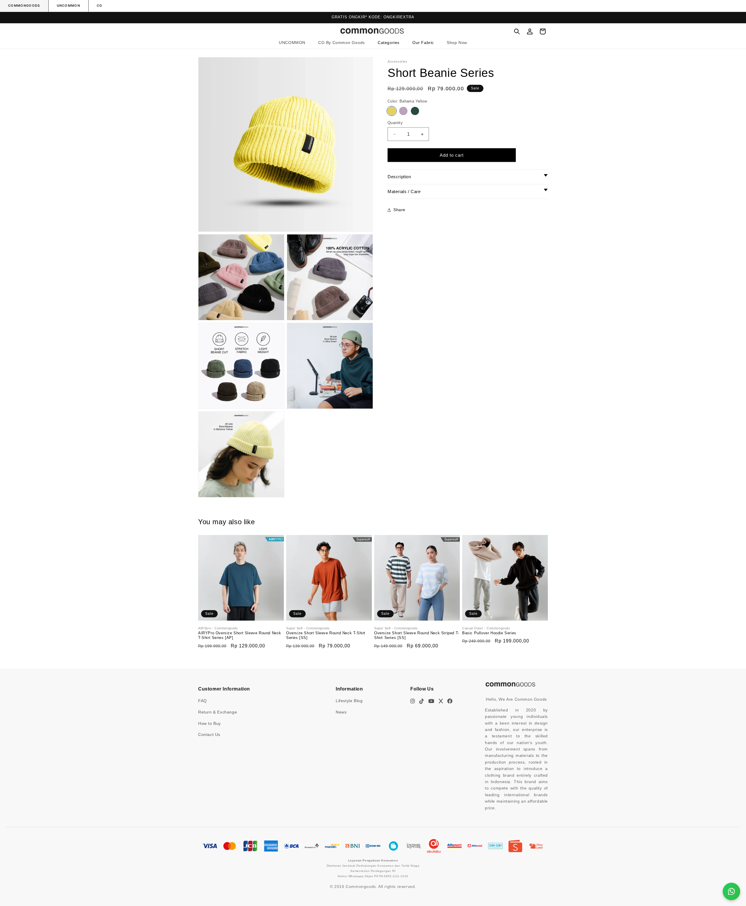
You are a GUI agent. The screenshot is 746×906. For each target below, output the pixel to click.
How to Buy (209, 723)
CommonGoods (24, 5)
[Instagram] (412, 701)
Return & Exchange (217, 712)
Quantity (395, 123)
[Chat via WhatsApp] (731, 891)
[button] (388, 42)
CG (99, 5)
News (341, 712)
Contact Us (209, 734)
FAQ (202, 700)
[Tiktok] (421, 701)
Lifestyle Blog (349, 700)
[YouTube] (431, 701)
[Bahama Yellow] (392, 111)
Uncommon (68, 5)
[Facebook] (450, 701)
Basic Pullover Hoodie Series (489, 633)
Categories (389, 42)
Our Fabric (423, 42)
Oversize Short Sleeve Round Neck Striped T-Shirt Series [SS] (416, 635)
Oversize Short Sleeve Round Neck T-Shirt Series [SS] (325, 635)
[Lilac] (403, 111)
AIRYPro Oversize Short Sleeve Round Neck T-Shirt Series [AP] (239, 635)
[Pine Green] (415, 111)
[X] (441, 701)
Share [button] (399, 209)
